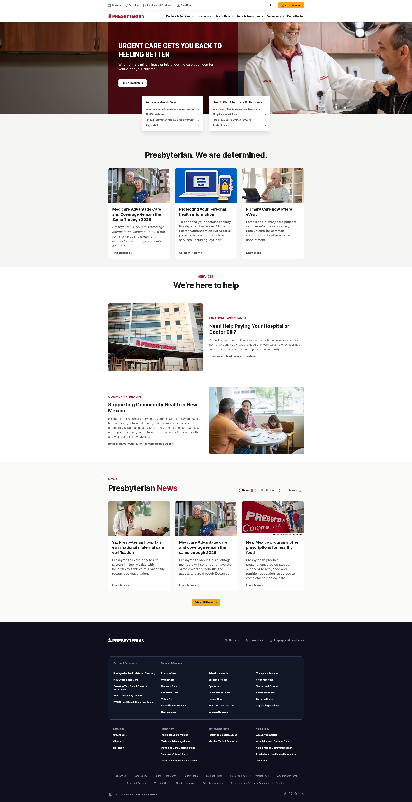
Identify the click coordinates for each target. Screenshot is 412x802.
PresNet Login (261, 776)
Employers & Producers (289, 640)
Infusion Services (218, 712)
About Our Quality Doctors (128, 696)
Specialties (215, 686)
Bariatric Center (265, 699)
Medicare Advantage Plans (175, 741)
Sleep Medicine (264, 680)
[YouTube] (302, 794)
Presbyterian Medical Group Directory (134, 673)
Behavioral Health (218, 673)
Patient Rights (191, 776)
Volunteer (261, 761)
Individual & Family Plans (174, 735)
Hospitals (118, 748)
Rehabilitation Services (173, 706)
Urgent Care (167, 680)
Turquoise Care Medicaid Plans (178, 748)
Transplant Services (267, 673)
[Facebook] (284, 794)
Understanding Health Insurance (179, 761)
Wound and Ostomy (267, 686)
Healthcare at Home (219, 693)
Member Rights (214, 776)
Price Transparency (213, 783)
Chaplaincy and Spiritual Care (272, 741)
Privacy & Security (136, 783)
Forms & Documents (165, 776)
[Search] (271, 5)
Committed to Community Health (274, 748)
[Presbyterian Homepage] (136, 18)
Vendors (280, 783)
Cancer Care (215, 699)
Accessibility (140, 776)
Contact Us (120, 776)
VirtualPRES (167, 699)
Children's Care (169, 693)
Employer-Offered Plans (174, 754)
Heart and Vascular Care (222, 706)
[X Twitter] (290, 794)
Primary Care (168, 673)
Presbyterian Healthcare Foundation (276, 754)
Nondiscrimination (185, 783)
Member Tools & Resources (224, 741)
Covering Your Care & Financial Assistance (130, 688)
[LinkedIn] (296, 794)
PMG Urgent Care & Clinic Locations (133, 702)
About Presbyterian (267, 735)
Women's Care (169, 686)
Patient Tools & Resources (223, 735)
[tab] (247, 490)
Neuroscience (168, 712)
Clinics (117, 741)
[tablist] (271, 485)
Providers (257, 640)
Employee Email (238, 776)
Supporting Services (267, 706)
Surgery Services (218, 680)
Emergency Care (265, 693)
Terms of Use (161, 783)
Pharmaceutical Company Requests (250, 783)
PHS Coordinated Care (125, 680)
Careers (234, 640)
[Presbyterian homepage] (126, 640)
